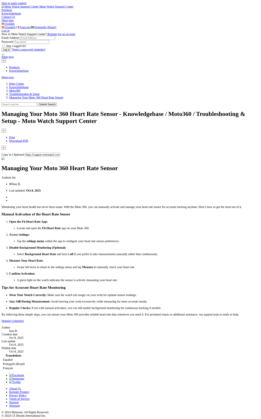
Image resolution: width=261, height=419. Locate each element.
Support (14, 402)
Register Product (19, 392)
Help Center (16, 83)
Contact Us (8, 17)
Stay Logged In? (16, 46)
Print (12, 137)
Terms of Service (19, 398)
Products (14, 67)
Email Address (10, 37)
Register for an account (61, 34)
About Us (15, 388)
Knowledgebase (19, 70)
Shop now (8, 20)
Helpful (6, 321)
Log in (6, 30)
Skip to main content (14, 3)
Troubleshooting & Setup (24, 94)
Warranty (14, 405)
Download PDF (18, 140)
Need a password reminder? (29, 49)
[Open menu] (3, 54)
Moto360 (14, 90)
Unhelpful (17, 321)
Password (7, 41)
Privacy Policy (18, 395)
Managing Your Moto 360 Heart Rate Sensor (36, 97)
